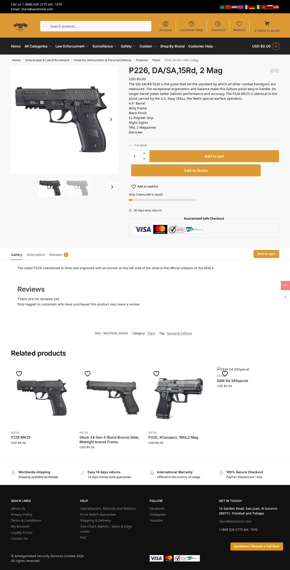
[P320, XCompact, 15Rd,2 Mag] (179, 398)
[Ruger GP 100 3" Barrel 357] (276, 71)
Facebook (157, 508)
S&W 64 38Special (232, 381)
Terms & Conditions (26, 520)
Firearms (142, 60)
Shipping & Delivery (95, 520)
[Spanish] (276, 6)
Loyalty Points (22, 532)
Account (165, 30)
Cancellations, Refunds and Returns (108, 508)
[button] (265, 46)
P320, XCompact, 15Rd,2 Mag (173, 437)
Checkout (218, 30)
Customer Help (191, 30)
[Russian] (270, 6)
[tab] (18, 254)
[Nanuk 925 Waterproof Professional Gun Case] (272, 71)
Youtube (156, 520)
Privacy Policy (21, 514)
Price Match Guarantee (98, 514)
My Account (20, 526)
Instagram (158, 514)
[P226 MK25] (42, 398)
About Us (18, 508)
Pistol (156, 60)
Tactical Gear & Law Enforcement (47, 60)
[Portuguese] (264, 6)
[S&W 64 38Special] (248, 369)
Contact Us (19, 538)
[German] (252, 6)
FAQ (83, 537)
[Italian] (258, 6)
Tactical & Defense (179, 333)
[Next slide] (111, 119)
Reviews (58, 254)
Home (16, 60)
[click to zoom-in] (64, 119)
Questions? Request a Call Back (256, 546)
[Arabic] (223, 6)
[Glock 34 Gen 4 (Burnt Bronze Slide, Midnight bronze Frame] (110, 398)
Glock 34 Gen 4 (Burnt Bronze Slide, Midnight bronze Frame (110, 439)
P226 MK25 (20, 437)
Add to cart (214, 156)
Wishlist (239, 30)
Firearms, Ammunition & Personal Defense (102, 60)
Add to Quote (196, 170)
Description (36, 254)
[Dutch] (235, 6)
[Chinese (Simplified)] (229, 6)
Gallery (16, 254)
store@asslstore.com (235, 521)
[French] (246, 6)
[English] (240, 6)
